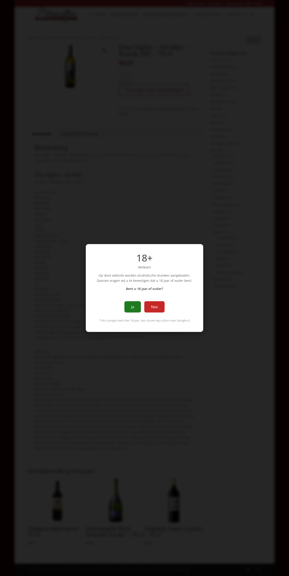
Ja (132, 306)
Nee (154, 306)
